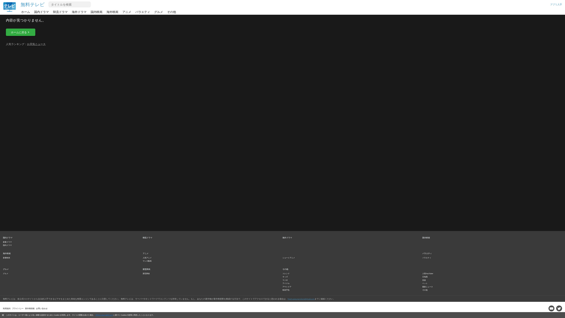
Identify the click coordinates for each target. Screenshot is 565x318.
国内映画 (96, 12)
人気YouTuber (427, 273)
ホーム (25, 12)
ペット (425, 283)
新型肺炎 (146, 269)
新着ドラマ (7, 242)
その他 (171, 12)
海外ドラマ (79, 12)
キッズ (285, 277)
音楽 (424, 280)
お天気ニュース (36, 44)
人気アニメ (147, 258)
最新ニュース (427, 287)
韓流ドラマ (60, 12)
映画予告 (286, 290)
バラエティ (142, 12)
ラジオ (285, 280)
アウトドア (286, 287)
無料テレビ (33, 4)
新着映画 (6, 258)
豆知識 (425, 277)
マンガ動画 (147, 261)
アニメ (126, 12)
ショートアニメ (288, 258)
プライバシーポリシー (104, 315)
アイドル (286, 283)
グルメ (158, 12)
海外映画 (112, 12)
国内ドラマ (41, 12)
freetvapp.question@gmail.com (301, 299)
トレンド (286, 273)
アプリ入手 (556, 4)
